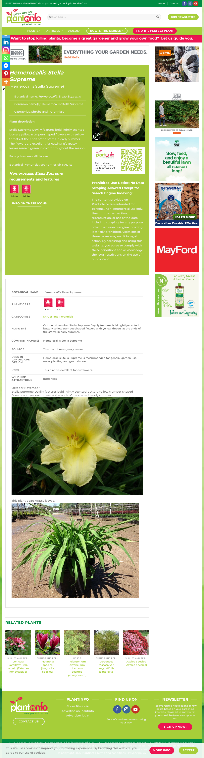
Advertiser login (77, 715)
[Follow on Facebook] (184, 3)
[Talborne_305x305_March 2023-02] (162, 295)
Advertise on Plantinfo (78, 711)
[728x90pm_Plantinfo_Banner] (103, 54)
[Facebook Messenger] (6, 66)
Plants (33, 30)
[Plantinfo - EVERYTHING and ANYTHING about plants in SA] (23, 17)
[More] (6, 82)
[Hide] (3, 89)
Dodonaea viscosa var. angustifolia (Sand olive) (107, 666)
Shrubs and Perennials (47, 111)
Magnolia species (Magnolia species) (47, 666)
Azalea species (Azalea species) (136, 663)
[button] (96, 136)
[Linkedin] (6, 42)
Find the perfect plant (155, 30)
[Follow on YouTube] (195, 3)
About (162, 3)
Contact (174, 3)
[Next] (149, 657)
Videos (73, 30)
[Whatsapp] (6, 58)
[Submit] (158, 17)
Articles (53, 30)
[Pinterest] (6, 74)
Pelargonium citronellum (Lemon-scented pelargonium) (77, 668)
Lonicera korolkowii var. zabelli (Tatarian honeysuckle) (18, 666)
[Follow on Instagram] (190, 3)
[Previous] (6, 657)
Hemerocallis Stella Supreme (36, 75)
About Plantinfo (77, 706)
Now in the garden (105, 30)
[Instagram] (6, 50)
